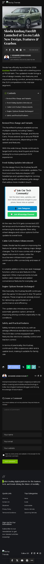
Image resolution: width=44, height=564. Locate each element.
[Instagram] (41, 376)
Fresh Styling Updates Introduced (19, 103)
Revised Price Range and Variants (19, 98)
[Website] (35, 376)
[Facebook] (38, 376)
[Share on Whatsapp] (28, 367)
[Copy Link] (33, 367)
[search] (39, 2)
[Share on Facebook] (9, 50)
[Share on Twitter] (13, 50)
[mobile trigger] (4, 2)
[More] (24, 50)
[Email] (17, 50)
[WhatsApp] (40, 553)
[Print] (20, 50)
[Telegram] (37, 553)
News (6, 26)
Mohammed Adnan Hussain (21, 55)
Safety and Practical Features (17, 115)
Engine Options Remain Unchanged (20, 111)
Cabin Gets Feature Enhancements (20, 107)
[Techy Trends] (13, 2)
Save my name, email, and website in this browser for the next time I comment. (22, 455)
